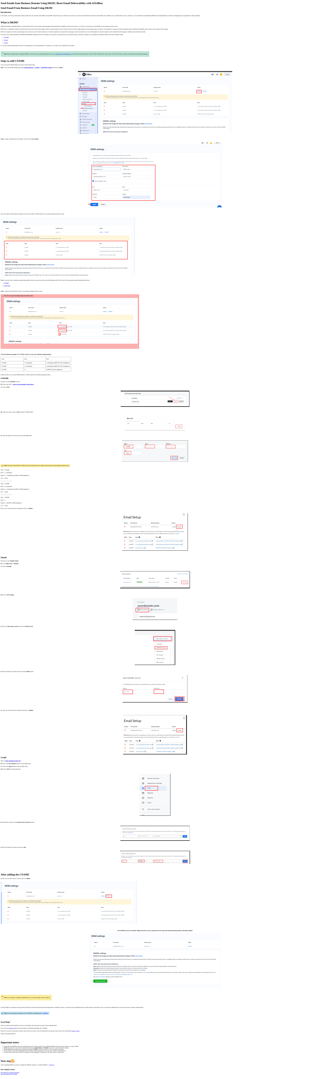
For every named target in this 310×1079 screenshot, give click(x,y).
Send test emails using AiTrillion (9, 1074)
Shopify (6, 40)
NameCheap (7, 285)
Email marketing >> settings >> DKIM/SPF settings (38, 67)
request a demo (75, 1031)
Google (6, 43)
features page (12, 1028)
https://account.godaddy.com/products (23, 384)
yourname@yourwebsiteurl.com (63, 54)
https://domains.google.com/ (13, 761)
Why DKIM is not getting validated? (10, 1072)
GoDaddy (6, 37)
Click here (45, 1013)
